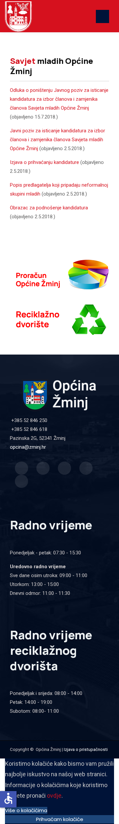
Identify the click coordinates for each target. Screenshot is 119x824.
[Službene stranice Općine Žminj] (62, 16)
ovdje (54, 795)
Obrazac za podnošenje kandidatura (49, 208)
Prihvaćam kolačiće (59, 819)
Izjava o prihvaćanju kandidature (44, 162)
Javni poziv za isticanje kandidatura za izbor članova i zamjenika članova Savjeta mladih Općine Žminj (57, 139)
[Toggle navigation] (102, 16)
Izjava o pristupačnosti (86, 749)
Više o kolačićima (26, 810)
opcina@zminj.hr (28, 447)
